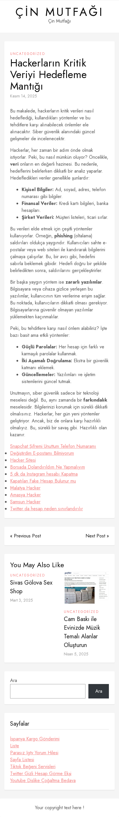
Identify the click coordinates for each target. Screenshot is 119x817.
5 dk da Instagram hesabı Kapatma (44, 474)
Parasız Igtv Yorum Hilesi (34, 752)
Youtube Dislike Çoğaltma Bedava (43, 780)
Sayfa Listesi (22, 759)
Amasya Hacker (25, 494)
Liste (14, 745)
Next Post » (97, 536)
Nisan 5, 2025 (76, 654)
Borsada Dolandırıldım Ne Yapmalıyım (47, 467)
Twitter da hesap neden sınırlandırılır (46, 508)
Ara (13, 680)
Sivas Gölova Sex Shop (31, 587)
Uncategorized (27, 53)
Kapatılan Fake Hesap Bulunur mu (43, 481)
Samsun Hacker (25, 501)
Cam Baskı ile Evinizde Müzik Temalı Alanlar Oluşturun (82, 632)
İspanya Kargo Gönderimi (35, 738)
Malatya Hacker (25, 488)
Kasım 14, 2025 (23, 96)
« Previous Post (25, 536)
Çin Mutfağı (59, 12)
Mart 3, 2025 (21, 600)
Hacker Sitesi (23, 460)
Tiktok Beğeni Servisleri (32, 766)
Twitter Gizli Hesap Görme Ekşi (40, 773)
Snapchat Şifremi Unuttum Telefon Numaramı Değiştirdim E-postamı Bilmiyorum (53, 449)
